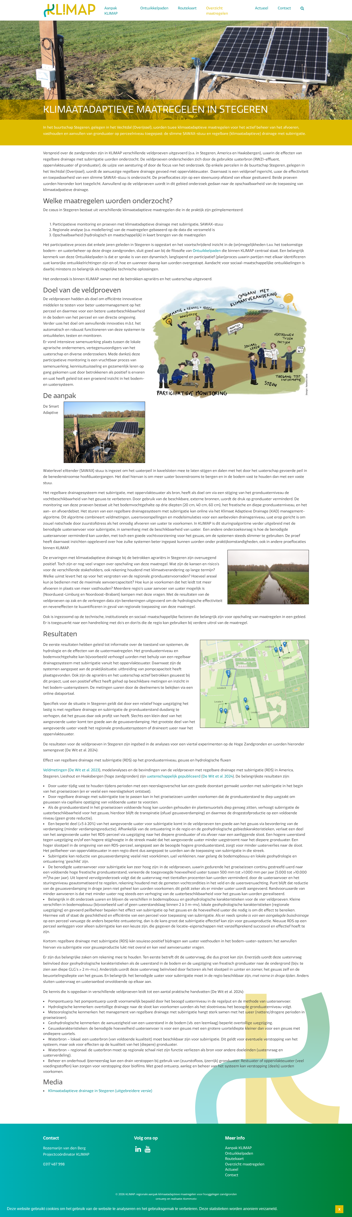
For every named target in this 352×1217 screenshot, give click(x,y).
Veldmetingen (55, 770)
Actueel (261, 8)
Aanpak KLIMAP (111, 11)
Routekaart (187, 8)
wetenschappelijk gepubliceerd (173, 776)
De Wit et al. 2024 (218, 776)
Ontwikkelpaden (154, 8)
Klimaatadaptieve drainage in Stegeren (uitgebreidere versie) (100, 1091)
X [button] (339, 1209)
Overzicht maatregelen (217, 11)
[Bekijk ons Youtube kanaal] (148, 1150)
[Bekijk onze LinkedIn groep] (138, 1150)
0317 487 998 (54, 1164)
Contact (284, 8)
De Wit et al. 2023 (84, 770)
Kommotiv (190, 1198)
